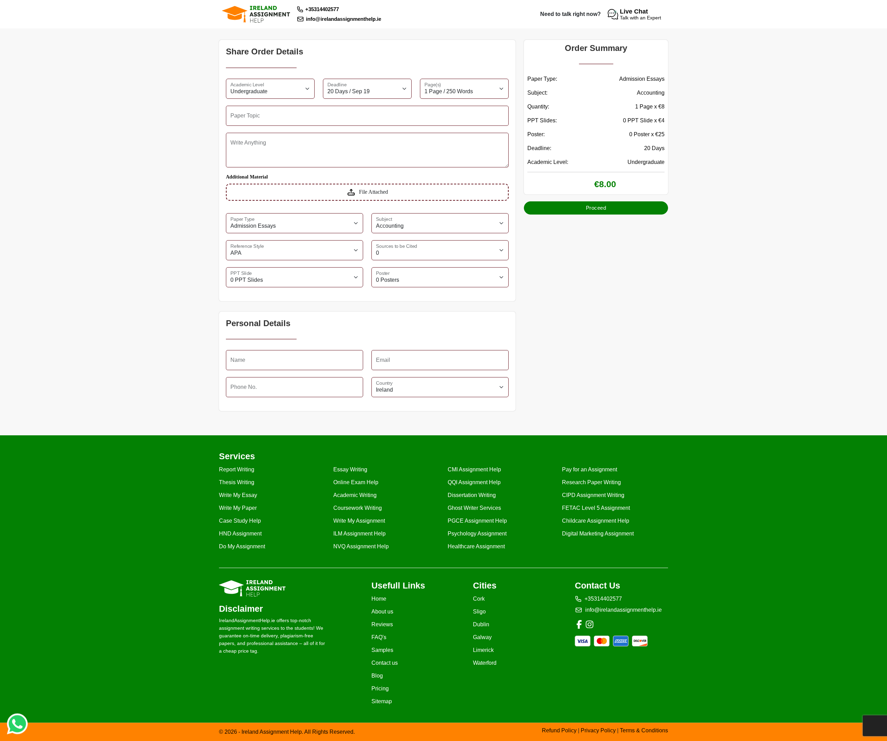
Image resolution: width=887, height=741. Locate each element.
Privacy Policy (599, 730)
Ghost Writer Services (474, 508)
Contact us (384, 663)
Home (378, 599)
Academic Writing (355, 495)
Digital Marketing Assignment (598, 534)
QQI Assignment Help (474, 482)
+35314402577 (322, 9)
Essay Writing (350, 469)
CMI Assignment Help (474, 469)
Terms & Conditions (644, 730)
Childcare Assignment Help (595, 521)
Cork (479, 599)
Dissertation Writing (472, 495)
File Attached (373, 192)
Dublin (481, 624)
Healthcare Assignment (476, 546)
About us (382, 611)
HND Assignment (240, 534)
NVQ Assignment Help (361, 546)
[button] (635, 14)
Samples (382, 650)
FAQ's (378, 637)
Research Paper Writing (591, 482)
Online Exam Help (355, 482)
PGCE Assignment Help (477, 521)
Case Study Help (240, 521)
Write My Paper (238, 508)
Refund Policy (560, 730)
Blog (377, 676)
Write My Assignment (359, 521)
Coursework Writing (357, 508)
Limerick (483, 650)
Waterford (485, 663)
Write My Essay (238, 495)
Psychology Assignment (477, 534)
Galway (482, 637)
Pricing (380, 688)
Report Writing (236, 469)
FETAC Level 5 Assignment (596, 508)
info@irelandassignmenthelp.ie (343, 19)
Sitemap (381, 701)
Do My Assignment (242, 546)
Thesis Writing (236, 482)
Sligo (479, 611)
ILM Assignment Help (359, 534)
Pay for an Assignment (589, 469)
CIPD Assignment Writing (593, 495)
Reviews (382, 624)
